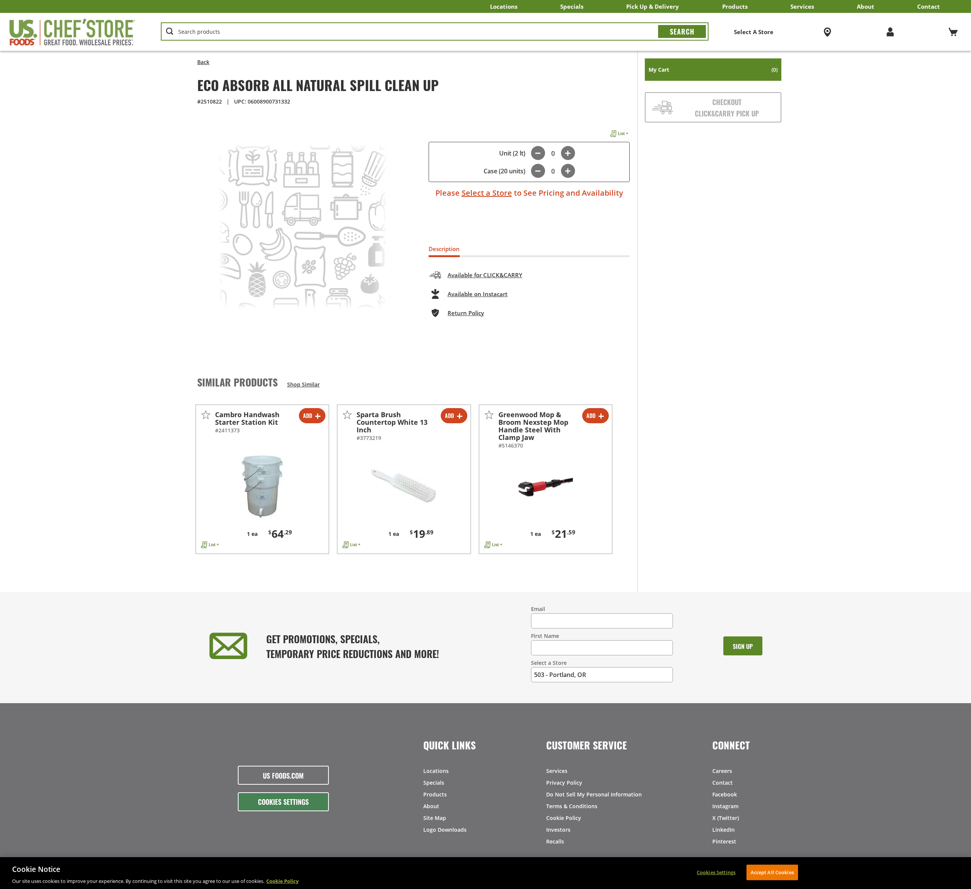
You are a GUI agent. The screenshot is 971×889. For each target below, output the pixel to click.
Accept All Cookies (772, 872)
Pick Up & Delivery (652, 6)
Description (444, 249)
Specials (571, 6)
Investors (558, 829)
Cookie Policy (563, 817)
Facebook (724, 794)
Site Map (434, 817)
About (865, 6)
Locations (503, 6)
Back (203, 62)
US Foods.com (283, 775)
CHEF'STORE (72, 32)
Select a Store (487, 193)
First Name (545, 635)
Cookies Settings (283, 801)
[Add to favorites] (206, 414)
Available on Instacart (477, 294)
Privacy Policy (564, 782)
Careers (722, 770)
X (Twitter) (725, 817)
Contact (928, 6)
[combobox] (435, 31)
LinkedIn (723, 829)
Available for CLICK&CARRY (485, 275)
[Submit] (682, 31)
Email (538, 609)
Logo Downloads (445, 829)
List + (623, 133)
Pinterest (724, 841)
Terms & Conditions (571, 806)
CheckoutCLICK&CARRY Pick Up (727, 107)
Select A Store (753, 32)
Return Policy (466, 313)
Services (802, 6)
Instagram (725, 806)
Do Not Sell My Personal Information (594, 794)
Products (735, 6)
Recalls (555, 841)
